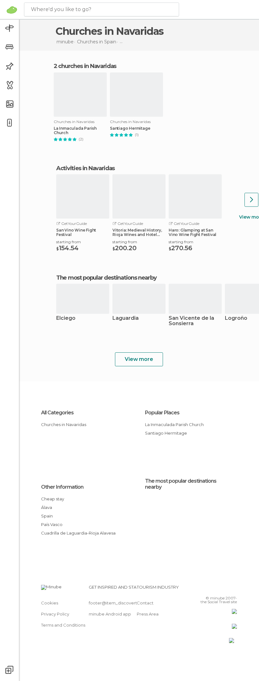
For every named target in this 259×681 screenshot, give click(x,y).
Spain (47, 515)
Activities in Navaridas (85, 168)
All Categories (57, 413)
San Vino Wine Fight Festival (76, 232)
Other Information (62, 487)
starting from (68, 241)
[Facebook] (208, 589)
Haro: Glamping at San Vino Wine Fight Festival (192, 232)
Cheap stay (52, 498)
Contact (145, 602)
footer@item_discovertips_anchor (124, 602)
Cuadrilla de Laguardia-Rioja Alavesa (78, 533)
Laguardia (125, 318)
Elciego (65, 318)
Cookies (49, 602)
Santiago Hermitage (130, 128)
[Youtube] (233, 589)
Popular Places (162, 413)
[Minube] (12, 9)
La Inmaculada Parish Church (75, 130)
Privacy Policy (55, 613)
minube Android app (110, 613)
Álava (46, 507)
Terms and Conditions (63, 625)
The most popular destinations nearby (106, 278)
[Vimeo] (224, 589)
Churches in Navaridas (63, 424)
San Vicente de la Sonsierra (191, 321)
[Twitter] (216, 589)
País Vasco (52, 524)
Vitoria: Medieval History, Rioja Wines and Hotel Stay (137, 232)
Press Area (148, 613)
